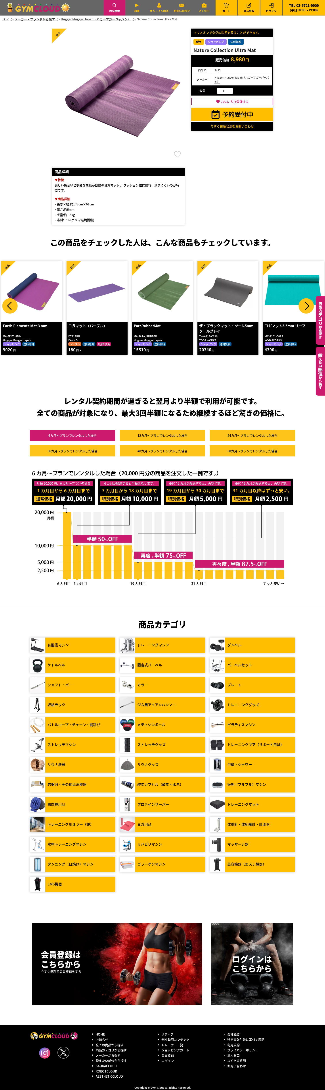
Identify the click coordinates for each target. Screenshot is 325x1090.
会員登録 (249, 11)
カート (226, 7)
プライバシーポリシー (242, 1050)
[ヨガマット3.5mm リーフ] (237, 291)
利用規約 (233, 1045)
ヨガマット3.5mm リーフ (228, 325)
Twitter (63, 1052)
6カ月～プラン (72, 435)
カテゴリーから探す (320, 320)
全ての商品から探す (110, 1045)
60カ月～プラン (252, 451)
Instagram (44, 1053)
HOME (100, 1034)
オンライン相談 (159, 11)
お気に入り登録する (235, 101)
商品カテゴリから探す (111, 1050)
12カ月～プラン (162, 435)
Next (306, 306)
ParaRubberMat (90, 325)
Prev (10, 306)
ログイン (271, 11)
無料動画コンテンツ (175, 1039)
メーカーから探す (108, 1055)
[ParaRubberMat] (106, 291)
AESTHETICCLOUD (109, 1076)
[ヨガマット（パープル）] (40, 291)
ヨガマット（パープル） (31, 325)
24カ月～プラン (252, 435)
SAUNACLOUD (106, 1066)
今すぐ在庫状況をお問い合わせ (232, 126)
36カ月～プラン (73, 451)
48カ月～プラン (162, 451)
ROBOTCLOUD (106, 1071)
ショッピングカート (175, 1050)
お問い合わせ (182, 11)
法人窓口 (204, 11)
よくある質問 (236, 1060)
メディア (167, 1034)
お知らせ (102, 1039)
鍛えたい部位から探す (320, 371)
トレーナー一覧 (172, 1045)
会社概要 (233, 1034)
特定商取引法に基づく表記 (245, 1039)
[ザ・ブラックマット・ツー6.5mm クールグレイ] (171, 291)
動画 (137, 11)
